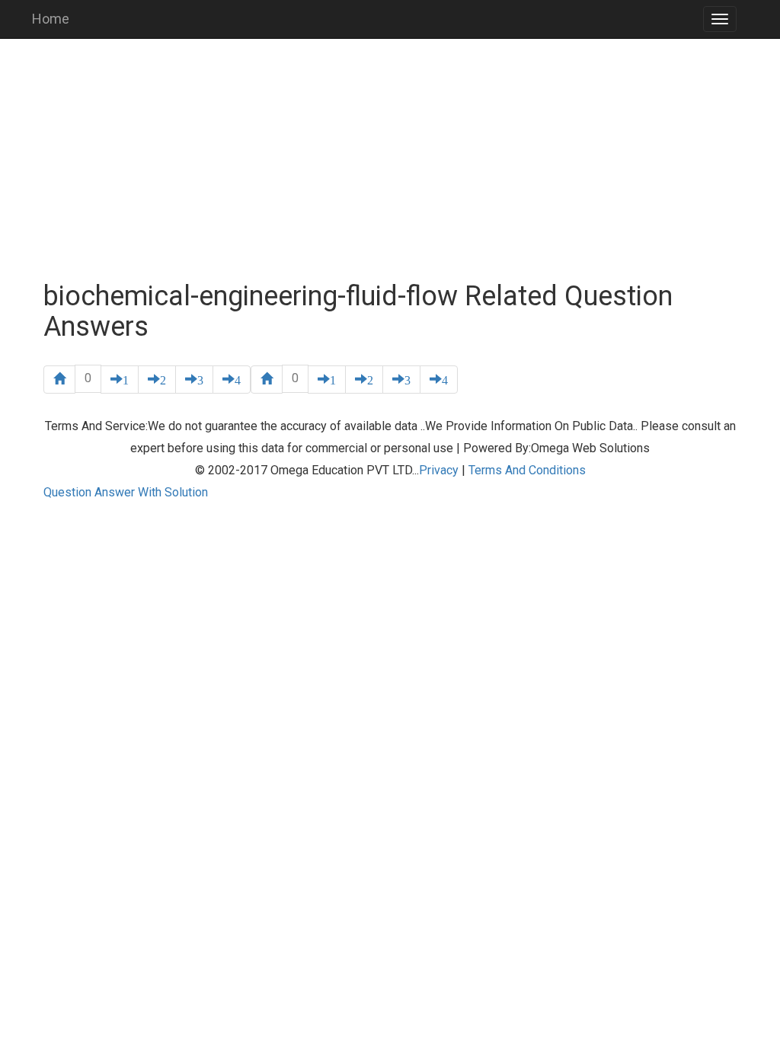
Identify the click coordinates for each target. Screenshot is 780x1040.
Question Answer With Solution (125, 492)
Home (50, 19)
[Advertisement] (390, 159)
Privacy (439, 470)
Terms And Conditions (527, 470)
